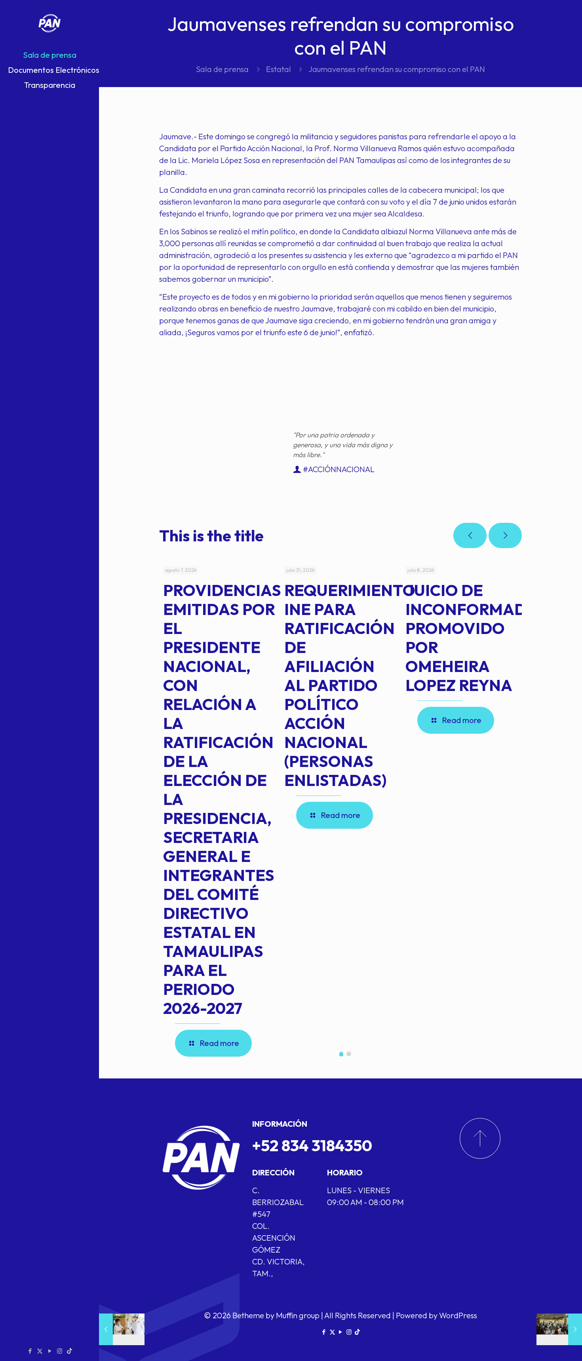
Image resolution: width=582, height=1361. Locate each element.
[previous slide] (470, 535)
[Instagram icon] (60, 1351)
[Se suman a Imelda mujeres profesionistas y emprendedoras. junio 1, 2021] (559, 1329)
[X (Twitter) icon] (40, 1351)
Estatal (278, 69)
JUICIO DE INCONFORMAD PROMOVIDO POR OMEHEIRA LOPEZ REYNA (465, 637)
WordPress (458, 1315)
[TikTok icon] (69, 1351)
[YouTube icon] (50, 1351)
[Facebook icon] (30, 1351)
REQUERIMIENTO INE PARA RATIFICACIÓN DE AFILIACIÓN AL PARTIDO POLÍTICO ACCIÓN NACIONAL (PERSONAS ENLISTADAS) (349, 685)
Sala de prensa (222, 69)
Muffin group (298, 1315)
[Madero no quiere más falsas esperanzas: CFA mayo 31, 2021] (122, 1329)
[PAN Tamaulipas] (49, 24)
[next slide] (505, 535)
